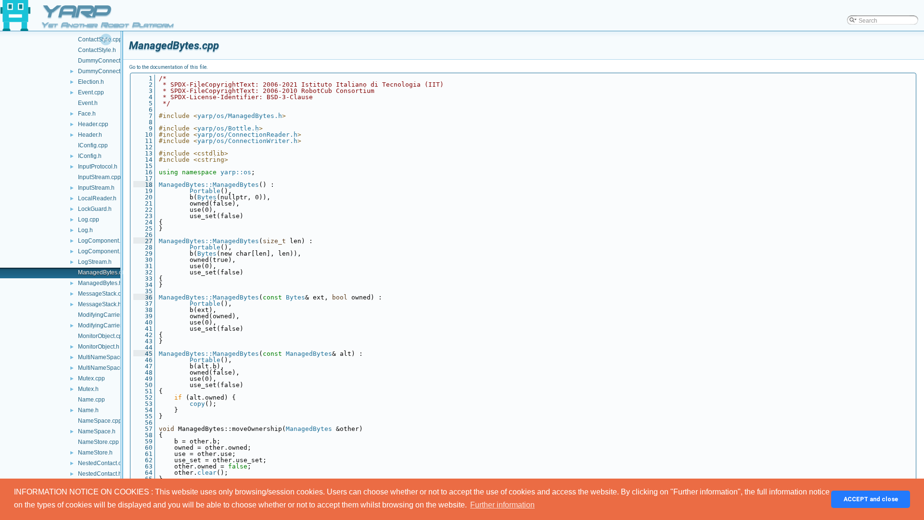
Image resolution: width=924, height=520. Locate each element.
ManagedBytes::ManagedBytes (209, 184)
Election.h (91, 81)
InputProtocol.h (97, 166)
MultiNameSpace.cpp (106, 357)
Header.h (90, 134)
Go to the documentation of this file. (168, 67)
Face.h (87, 113)
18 (143, 184)
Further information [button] (502, 505)
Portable (205, 191)
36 (143, 297)
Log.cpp (88, 219)
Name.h (88, 410)
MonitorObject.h (98, 346)
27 (143, 241)
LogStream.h (95, 262)
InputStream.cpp (99, 177)
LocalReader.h (97, 198)
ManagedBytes (309, 353)
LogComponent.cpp (104, 240)
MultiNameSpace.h (103, 367)
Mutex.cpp (91, 378)
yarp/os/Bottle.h (228, 128)
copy (197, 403)
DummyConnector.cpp (107, 60)
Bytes (207, 197)
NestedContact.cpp (103, 463)
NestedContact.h (100, 473)
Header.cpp (93, 124)
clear (207, 472)
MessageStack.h (99, 304)
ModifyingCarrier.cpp (105, 315)
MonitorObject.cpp (102, 336)
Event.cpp (91, 92)
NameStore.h (95, 452)
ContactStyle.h (97, 50)
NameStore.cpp (98, 442)
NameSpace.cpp (100, 420)
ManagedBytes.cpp (103, 272)
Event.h (88, 103)
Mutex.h (88, 389)
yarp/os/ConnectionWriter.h (247, 140)
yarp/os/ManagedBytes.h (239, 115)
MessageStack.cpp (103, 293)
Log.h (85, 230)
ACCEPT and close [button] (871, 499)
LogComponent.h (101, 251)
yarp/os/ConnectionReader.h (247, 134)
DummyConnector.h (104, 71)
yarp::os (235, 172)
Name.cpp (91, 399)
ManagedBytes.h (100, 283)
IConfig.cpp (93, 145)
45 (143, 353)
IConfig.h (90, 156)
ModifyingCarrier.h (102, 325)
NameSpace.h (97, 431)
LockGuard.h (95, 209)
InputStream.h (96, 187)
